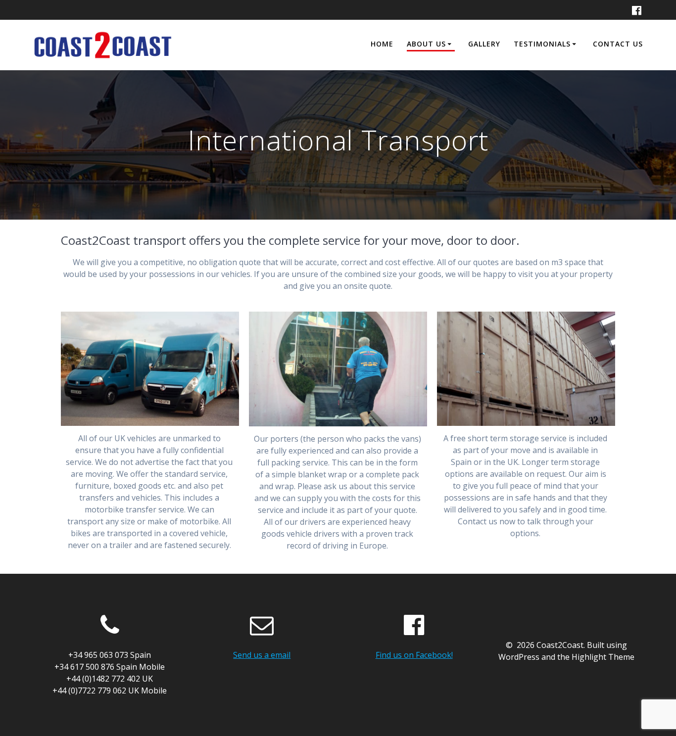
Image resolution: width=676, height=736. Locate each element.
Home (382, 43)
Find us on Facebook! (414, 654)
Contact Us (618, 43)
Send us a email (261, 654)
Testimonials (542, 43)
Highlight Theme (603, 656)
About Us (426, 43)
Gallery (484, 43)
